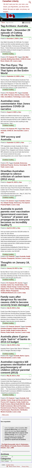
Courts (9, 400)
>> (29, 22)
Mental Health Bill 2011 (18, 404)
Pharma (3, 332)
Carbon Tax (10, 285)
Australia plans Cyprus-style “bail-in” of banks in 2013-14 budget (15, 339)
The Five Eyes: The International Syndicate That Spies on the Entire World (15, 69)
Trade (2, 167)
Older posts (5, 415)
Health (8, 330)
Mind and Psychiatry (20, 406)
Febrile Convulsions (19, 328)
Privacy (22, 95)
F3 (7, 57)
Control (19, 287)
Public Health (10, 332)
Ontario (7, 61)
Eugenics (13, 402)
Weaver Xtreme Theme (14, 466)
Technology (17, 96)
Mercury (24, 330)
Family (18, 402)
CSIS (5, 95)
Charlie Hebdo (19, 285)
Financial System (6, 357)
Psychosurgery (5, 410)
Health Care (24, 402)
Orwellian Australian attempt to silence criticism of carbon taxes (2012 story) (15, 175)
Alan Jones (25, 128)
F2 (7, 256)
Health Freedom (16, 330)
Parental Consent (6, 408)
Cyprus (27, 355)
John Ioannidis (18, 130)
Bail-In (22, 355)
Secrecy (16, 165)
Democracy (23, 163)
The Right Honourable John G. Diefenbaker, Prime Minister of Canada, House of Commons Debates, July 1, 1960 (15, 446)
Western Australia (6, 412)
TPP (29, 165)
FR (16, 57)
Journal (19, 283)
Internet (17, 95)
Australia (3, 59)
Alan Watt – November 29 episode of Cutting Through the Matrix (15, 33)
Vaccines (18, 258)
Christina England (6, 328)
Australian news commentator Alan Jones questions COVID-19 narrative (15, 105)
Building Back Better (13, 59)
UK (11, 61)
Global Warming (20, 288)
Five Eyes (11, 95)
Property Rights (6, 204)
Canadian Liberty (11, 1)
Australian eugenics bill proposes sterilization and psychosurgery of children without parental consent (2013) (16, 367)
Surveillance (9, 96)
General (11, 200)
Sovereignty (23, 165)
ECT (7, 402)
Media (27, 288)
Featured (11, 57)
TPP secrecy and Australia (10, 138)
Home (3, 22)
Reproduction (15, 410)
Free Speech (26, 202)
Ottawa (8, 290)
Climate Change (8, 202)
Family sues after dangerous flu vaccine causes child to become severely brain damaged (15, 300)
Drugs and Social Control (19, 400)
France (12, 288)
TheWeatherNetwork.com (8, 292)
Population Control (23, 408)
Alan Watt (25, 57)
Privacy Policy (25, 466)
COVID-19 (23, 59)
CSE (2, 95)
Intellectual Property (7, 165)
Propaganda (11, 258)
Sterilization (23, 410)
